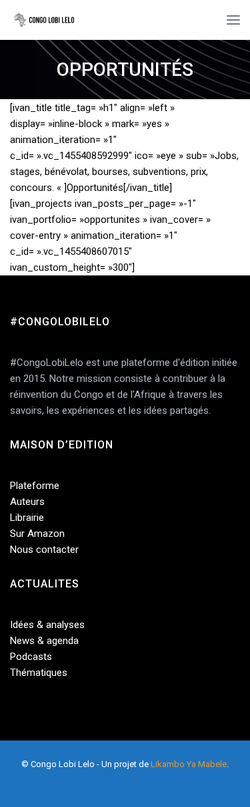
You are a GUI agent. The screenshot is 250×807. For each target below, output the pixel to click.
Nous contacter (44, 550)
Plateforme (34, 486)
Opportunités (125, 70)
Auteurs (27, 502)
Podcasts (31, 657)
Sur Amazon (37, 534)
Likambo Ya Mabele (189, 764)
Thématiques (38, 673)
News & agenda (44, 641)
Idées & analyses (47, 625)
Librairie (27, 518)
